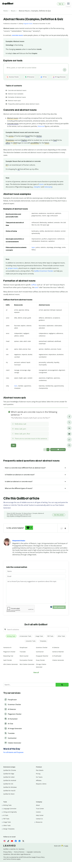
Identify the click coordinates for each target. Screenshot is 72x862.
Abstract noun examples (15, 94)
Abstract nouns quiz (14, 100)
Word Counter (24, 656)
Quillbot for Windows (10, 787)
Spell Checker (7, 660)
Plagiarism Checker (9, 652)
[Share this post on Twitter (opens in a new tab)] (69, 422)
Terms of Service (19, 852)
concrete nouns (17, 35)
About (38, 805)
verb (36, 287)
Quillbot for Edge (8, 774)
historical (41, 126)
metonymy (48, 187)
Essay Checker (40, 660)
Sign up (61, 4)
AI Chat (44, 77)
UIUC (66, 846)
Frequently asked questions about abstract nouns (23, 104)
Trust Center (40, 808)
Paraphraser (23, 647)
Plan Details (39, 770)
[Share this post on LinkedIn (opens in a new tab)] (69, 428)
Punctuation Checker (26, 660)
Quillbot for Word (8, 794)
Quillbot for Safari (9, 777)
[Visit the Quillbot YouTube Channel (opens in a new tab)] (69, 433)
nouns (41, 184)
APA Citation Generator (10, 664)
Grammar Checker (14, 77)
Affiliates (38, 780)
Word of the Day (11, 748)
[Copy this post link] (69, 445)
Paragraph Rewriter (42, 656)
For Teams (39, 777)
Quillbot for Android (9, 780)
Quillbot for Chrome (9, 770)
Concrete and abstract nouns (17, 90)
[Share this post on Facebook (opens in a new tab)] (69, 416)
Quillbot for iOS (8, 784)
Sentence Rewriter (58, 652)
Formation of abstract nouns (17, 97)
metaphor (37, 187)
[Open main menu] (68, 3)
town (15, 386)
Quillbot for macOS (9, 790)
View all (36, 672)
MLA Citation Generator (27, 664)
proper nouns (13, 268)
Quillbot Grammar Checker (43, 271)
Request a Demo (41, 784)
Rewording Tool (8, 656)
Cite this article (59, 515)
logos (33, 247)
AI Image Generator (60, 77)
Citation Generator (58, 660)
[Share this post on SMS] (69, 439)
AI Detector (55, 647)
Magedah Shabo (28, 23)
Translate (23, 652)
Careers (38, 812)
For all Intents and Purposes (13, 752)
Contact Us (39, 819)
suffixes (34, 285)
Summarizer (40, 652)
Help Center (40, 815)
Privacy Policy (7, 852)
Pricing (38, 774)
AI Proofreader (56, 656)
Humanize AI (7, 647)
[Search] (62, 685)
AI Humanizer (30, 77)
